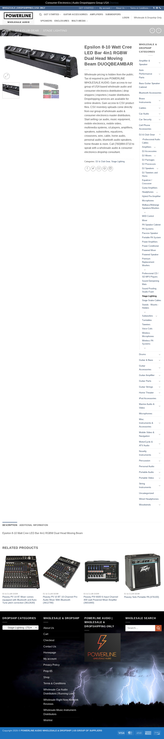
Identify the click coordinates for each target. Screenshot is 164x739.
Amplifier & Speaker (144, 62)
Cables (142, 108)
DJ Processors (149, 164)
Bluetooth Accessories (150, 92)
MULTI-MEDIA (79, 21)
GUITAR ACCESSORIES (75, 14)
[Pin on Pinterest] (104, 168)
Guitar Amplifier (147, 375)
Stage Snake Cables (151, 300)
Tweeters (146, 324)
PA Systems (148, 229)
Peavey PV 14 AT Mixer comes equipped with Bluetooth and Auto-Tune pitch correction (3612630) (19, 599)
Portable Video (146, 478)
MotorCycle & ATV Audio (146, 443)
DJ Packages (148, 160)
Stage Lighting (55, 30)
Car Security (145, 119)
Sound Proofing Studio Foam (149, 290)
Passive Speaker (150, 233)
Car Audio (144, 113)
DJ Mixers (147, 155)
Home (6, 30)
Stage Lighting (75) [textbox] (19, 627)
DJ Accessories (149, 151)
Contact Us (49, 646)
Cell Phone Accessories (145, 127)
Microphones (148, 200)
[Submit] (158, 628)
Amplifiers (146, 147)
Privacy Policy (51, 664)
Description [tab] (9, 525)
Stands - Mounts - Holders (150, 306)
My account (104, 8)
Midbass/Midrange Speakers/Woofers (150, 206)
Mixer (144, 220)
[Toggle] (160, 62)
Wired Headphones (149, 499)
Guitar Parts (145, 381)
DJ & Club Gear (27, 30)
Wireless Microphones (148, 334)
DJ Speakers (148, 168)
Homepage (49, 652)
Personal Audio (146, 466)
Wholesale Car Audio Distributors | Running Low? (59, 691)
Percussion (144, 460)
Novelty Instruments (145, 453)
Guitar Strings (146, 387)
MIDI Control (148, 216)
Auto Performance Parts (145, 74)
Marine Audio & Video (146, 406)
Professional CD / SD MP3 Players (150, 275)
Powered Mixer (149, 250)
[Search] (40, 14)
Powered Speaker (150, 254)
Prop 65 (47, 671)
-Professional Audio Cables (151, 141)
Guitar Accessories (145, 367)
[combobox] (20, 627)
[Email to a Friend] (99, 168)
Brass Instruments (145, 100)
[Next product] (152, 30)
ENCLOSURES (61, 21)
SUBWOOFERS (113, 14)
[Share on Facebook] (87, 168)
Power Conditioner (150, 246)
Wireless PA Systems (147, 342)
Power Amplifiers (150, 242)
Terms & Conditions (139, 8)
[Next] (74, 61)
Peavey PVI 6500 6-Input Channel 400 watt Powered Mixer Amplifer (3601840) (101, 599)
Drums (142, 354)
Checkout (48, 640)
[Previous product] (158, 30)
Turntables (147, 320)
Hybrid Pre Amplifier (151, 196)
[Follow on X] (154, 8)
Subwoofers (147, 316)
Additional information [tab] (33, 525)
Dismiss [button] (114, 2)
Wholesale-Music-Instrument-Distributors (60, 712)
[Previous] (8, 61)
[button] (125, 18)
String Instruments (145, 485)
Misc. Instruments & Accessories (146, 423)
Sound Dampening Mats (150, 282)
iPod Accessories (147, 398)
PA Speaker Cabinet (151, 225)
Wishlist (47, 720)
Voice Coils (147, 328)
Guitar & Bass (146, 360)
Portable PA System (151, 237)
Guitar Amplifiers (149, 188)
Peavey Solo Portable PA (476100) (141, 597)
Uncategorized (146, 493)
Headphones (148, 192)
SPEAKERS (46, 21)
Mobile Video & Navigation (146, 434)
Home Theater (146, 392)
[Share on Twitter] (93, 168)
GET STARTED (86, 8)
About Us (120, 8)
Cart (45, 634)
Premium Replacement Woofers (148, 262)
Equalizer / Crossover (147, 182)
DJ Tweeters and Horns (150, 174)
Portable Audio (146, 472)
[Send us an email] (157, 8)
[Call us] (160, 8)
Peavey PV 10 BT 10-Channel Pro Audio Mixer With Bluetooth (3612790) (60, 599)
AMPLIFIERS (96, 14)
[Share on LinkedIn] (110, 168)
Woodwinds (145, 504)
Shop (46, 677)
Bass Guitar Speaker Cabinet (149, 85)
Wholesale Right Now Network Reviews (60, 701)
